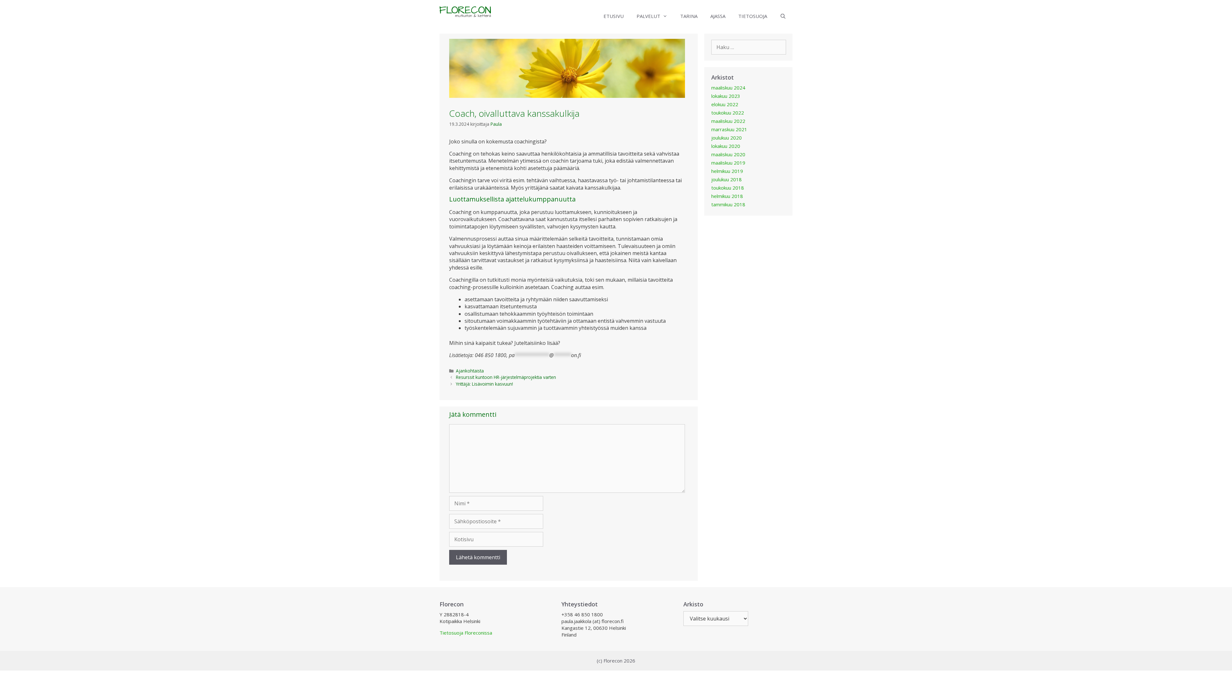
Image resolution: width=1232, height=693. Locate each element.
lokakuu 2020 (725, 146)
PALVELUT (648, 16)
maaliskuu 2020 (728, 154)
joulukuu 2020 (726, 137)
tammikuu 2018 (728, 204)
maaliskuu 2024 (728, 87)
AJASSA (717, 16)
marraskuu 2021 (729, 129)
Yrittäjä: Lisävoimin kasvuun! (484, 384)
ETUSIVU (613, 16)
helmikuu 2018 (727, 196)
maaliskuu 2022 (728, 121)
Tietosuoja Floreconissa (466, 632)
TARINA (688, 16)
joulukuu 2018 (726, 179)
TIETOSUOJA (752, 16)
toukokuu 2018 (727, 187)
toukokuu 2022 (727, 112)
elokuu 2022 (724, 104)
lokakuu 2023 (725, 96)
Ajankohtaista (470, 371)
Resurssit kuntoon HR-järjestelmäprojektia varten (506, 377)
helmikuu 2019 (727, 171)
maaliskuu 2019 (728, 162)
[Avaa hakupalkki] (783, 16)
